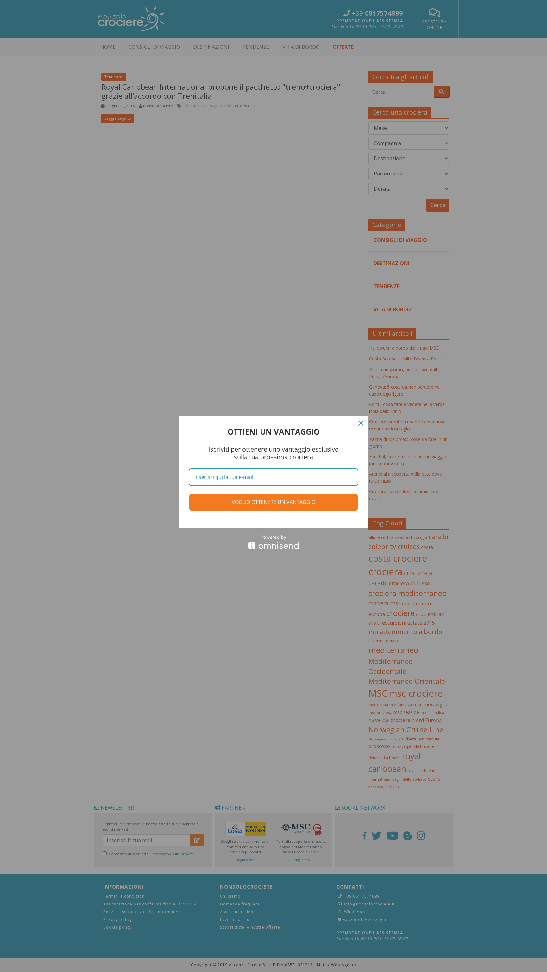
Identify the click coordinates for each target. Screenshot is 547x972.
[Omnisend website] (273, 542)
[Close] (360, 423)
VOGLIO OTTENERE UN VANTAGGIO (273, 502)
